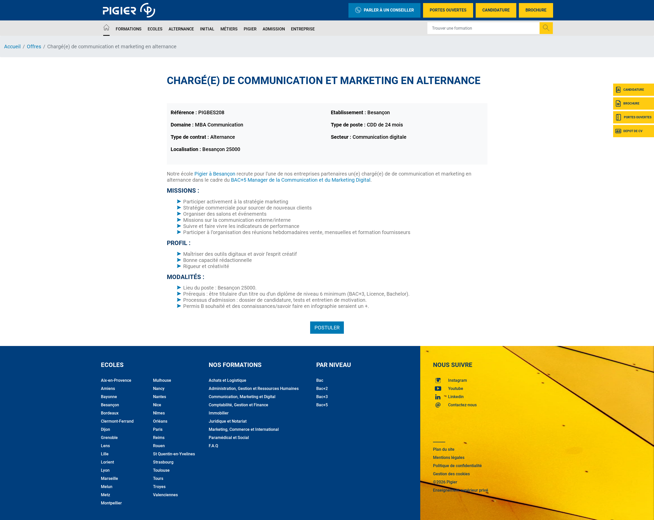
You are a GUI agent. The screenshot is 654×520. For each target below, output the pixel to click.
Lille (105, 454)
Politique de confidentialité (457, 465)
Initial (207, 29)
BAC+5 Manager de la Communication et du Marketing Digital (300, 180)
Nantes (159, 396)
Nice (157, 404)
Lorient (107, 462)
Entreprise (303, 29)
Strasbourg (163, 462)
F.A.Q (213, 445)
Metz (105, 494)
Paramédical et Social (229, 437)
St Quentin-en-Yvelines (174, 454)
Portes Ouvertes (448, 10)
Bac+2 (322, 388)
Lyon (105, 470)
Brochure (535, 10)
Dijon (105, 429)
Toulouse (161, 470)
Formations (129, 29)
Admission (274, 29)
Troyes (159, 486)
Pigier (250, 29)
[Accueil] (106, 28)
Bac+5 (322, 404)
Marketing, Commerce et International (244, 429)
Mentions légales (448, 457)
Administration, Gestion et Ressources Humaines (254, 388)
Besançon (110, 404)
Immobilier (219, 413)
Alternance (181, 29)
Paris (157, 429)
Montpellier (111, 503)
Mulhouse (162, 380)
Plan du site (443, 449)
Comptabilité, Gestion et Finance (238, 404)
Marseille (109, 478)
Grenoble (109, 437)
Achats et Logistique (227, 380)
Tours (158, 478)
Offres (34, 46)
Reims (159, 437)
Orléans (160, 421)
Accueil (12, 46)
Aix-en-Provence (116, 380)
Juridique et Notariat (228, 421)
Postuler (327, 328)
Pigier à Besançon (214, 174)
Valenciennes (165, 494)
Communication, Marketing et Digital (242, 396)
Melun (106, 486)
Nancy (159, 388)
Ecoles (155, 29)
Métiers (229, 29)
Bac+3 (322, 396)
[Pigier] (130, 10)
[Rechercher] (546, 28)
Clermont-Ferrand (117, 421)
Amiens (108, 388)
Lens (105, 445)
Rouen (159, 445)
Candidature (496, 10)
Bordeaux (110, 413)
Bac (319, 380)
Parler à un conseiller (389, 10)
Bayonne (109, 396)
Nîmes (159, 413)
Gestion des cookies (451, 473)
